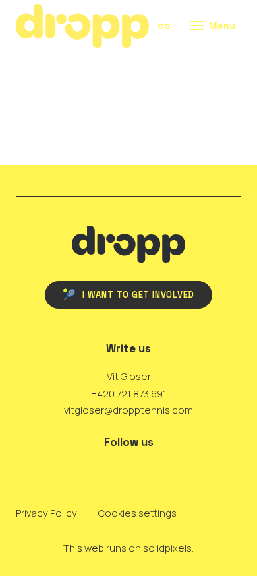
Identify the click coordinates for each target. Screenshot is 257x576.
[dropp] (82, 26)
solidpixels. (168, 548)
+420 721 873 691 (129, 393)
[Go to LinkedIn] (112, 471)
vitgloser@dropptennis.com (128, 410)
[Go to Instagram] (144, 471)
